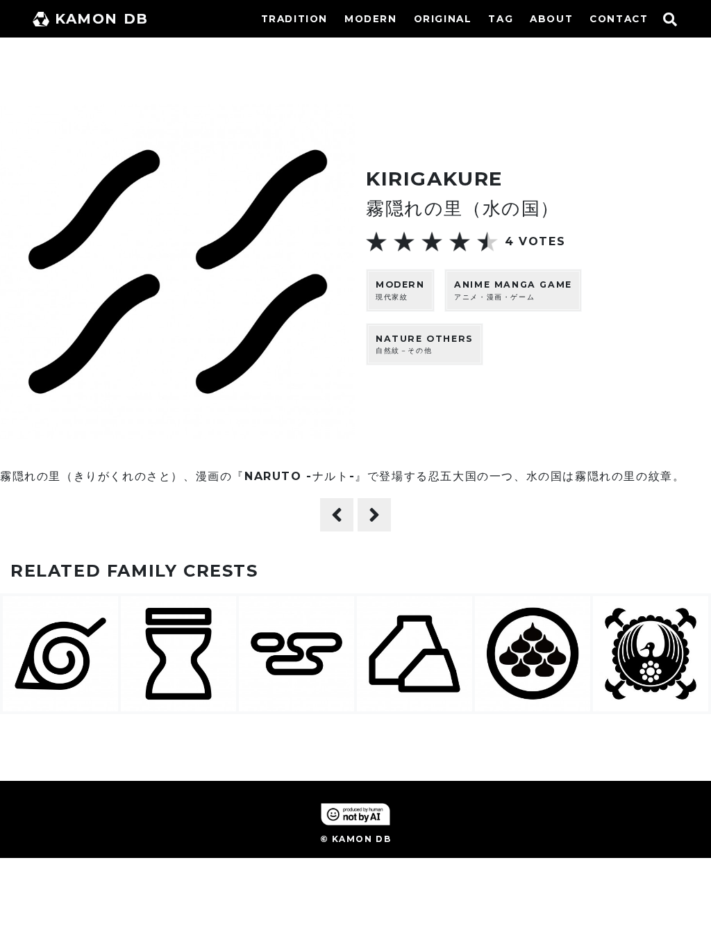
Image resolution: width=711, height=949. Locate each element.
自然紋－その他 (425, 344)
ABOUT (551, 18)
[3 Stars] (431, 241)
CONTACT (618, 18)
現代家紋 (400, 290)
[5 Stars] (487, 241)
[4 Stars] (459, 241)
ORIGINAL (443, 18)
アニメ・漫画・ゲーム (513, 290)
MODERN (370, 18)
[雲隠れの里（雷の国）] (374, 514)
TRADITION (294, 18)
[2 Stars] (404, 241)
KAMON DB (102, 18)
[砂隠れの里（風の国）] (336, 514)
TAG (500, 18)
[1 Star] (376, 241)
